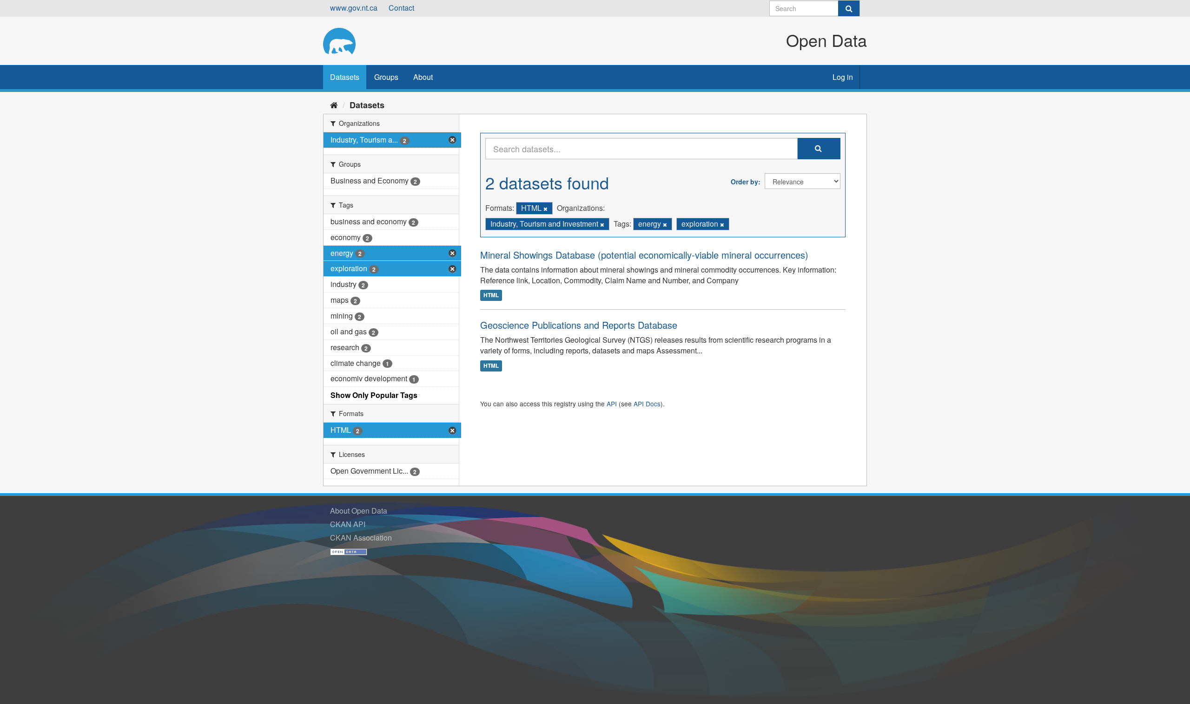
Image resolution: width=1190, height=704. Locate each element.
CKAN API (347, 524)
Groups (386, 77)
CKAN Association (361, 537)
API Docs (647, 403)
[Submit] (848, 8)
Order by (744, 181)
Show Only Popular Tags (374, 395)
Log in (843, 77)
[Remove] (545, 208)
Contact (401, 7)
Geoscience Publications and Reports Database (578, 325)
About (423, 77)
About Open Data (358, 510)
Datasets (344, 77)
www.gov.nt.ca (353, 7)
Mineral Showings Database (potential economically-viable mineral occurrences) (644, 254)
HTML (491, 295)
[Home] (334, 104)
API (612, 403)
